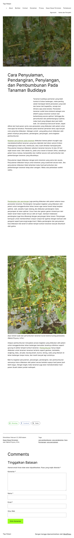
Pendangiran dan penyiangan (18, 201)
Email (10, 502)
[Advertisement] (18, 109)
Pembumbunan (45, 348)
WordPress (67, 534)
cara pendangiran (58, 440)
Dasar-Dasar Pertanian (10, 440)
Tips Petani (7, 4)
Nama (10, 493)
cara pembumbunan (44, 440)
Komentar (12, 471)
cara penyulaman (52, 442)
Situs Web (11, 511)
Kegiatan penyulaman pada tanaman (21, 141)
